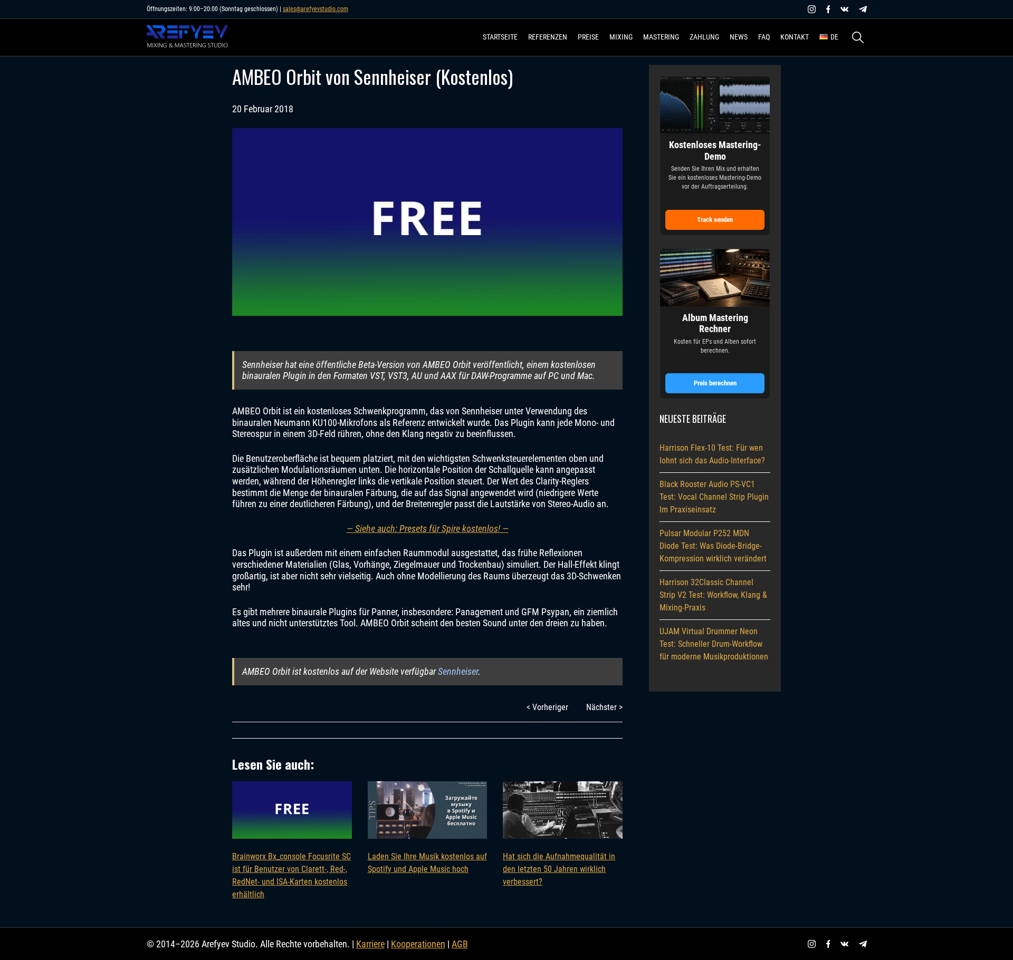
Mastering (661, 37)
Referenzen (547, 37)
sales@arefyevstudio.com (315, 9)
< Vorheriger (547, 707)
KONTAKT (794, 37)
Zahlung (704, 37)
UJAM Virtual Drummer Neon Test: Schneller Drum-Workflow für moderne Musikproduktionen (714, 644)
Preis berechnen (715, 383)
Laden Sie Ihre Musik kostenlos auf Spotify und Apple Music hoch (427, 862)
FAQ (764, 37)
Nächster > (604, 707)
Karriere (370, 943)
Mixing (621, 37)
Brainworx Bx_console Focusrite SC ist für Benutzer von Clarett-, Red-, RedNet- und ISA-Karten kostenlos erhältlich (291, 875)
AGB (460, 943)
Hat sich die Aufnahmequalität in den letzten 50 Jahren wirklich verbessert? (559, 869)
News (739, 37)
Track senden (715, 220)
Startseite (500, 37)
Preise (588, 37)
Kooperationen (418, 943)
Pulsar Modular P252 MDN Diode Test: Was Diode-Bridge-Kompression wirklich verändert (713, 546)
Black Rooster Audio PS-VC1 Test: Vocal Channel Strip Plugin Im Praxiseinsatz (714, 497)
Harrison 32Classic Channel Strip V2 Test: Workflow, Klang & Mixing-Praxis (713, 595)
